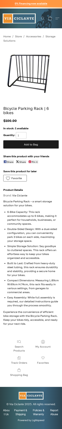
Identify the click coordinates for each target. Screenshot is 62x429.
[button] (19, 18)
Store (18, 36)
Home (7, 36)
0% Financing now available (31, 3)
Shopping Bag (19, 375)
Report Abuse (54, 412)
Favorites (43, 362)
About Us (6, 412)
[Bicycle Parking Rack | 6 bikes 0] (31, 73)
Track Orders (19, 362)
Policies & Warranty (38, 412)
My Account (43, 346)
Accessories (33, 36)
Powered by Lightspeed (31, 420)
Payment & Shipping (20, 412)
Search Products (19, 348)
